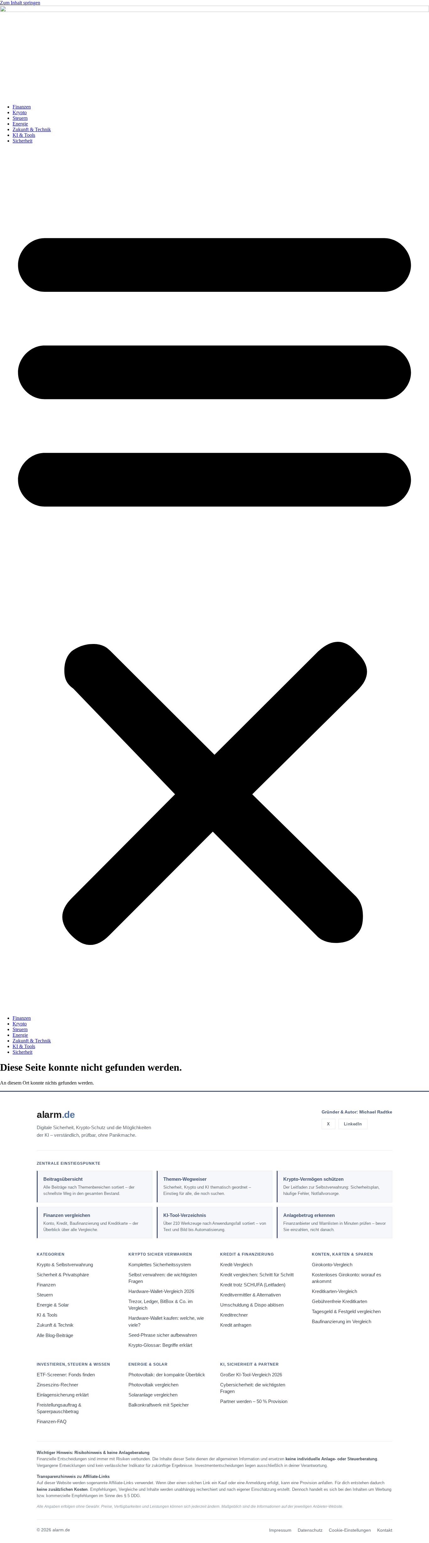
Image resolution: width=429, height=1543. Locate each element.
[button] (214, 579)
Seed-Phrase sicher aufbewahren (162, 1335)
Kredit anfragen (235, 1325)
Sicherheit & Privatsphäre (63, 1274)
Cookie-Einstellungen (350, 1530)
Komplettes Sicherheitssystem (159, 1264)
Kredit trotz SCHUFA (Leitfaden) (252, 1284)
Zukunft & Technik (32, 129)
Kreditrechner (234, 1315)
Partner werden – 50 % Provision (253, 1401)
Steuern (20, 118)
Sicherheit (22, 140)
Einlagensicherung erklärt (63, 1394)
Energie (20, 123)
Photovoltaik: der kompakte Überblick (166, 1374)
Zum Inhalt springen (20, 2)
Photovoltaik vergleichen (153, 1384)
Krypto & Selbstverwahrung (65, 1264)
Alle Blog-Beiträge (55, 1335)
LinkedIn (353, 1124)
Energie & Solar (53, 1304)
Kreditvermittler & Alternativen (250, 1294)
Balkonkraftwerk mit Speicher (158, 1404)
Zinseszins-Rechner (57, 1384)
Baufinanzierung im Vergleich (341, 1321)
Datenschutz (310, 1530)
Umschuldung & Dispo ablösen (252, 1304)
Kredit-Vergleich (236, 1264)
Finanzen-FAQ (52, 1421)
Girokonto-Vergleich (332, 1264)
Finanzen (22, 106)
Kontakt (384, 1530)
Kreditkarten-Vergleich (334, 1291)
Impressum (280, 1530)
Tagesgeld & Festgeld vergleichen (346, 1311)
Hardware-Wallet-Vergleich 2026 (161, 1291)
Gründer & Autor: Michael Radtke (357, 1111)
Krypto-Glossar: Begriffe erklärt (160, 1345)
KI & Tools (24, 135)
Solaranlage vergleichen (152, 1394)
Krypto (20, 112)
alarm (56, 1114)
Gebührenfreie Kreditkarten (339, 1301)
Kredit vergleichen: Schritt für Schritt (257, 1274)
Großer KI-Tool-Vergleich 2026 (251, 1374)
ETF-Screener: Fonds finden (66, 1374)
